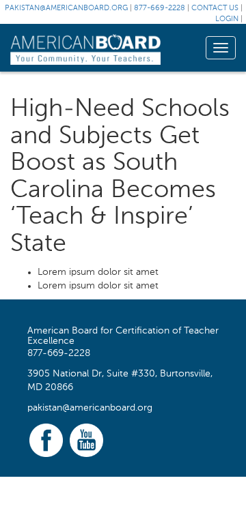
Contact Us (214, 8)
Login (226, 19)
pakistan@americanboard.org (66, 8)
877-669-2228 (159, 8)
